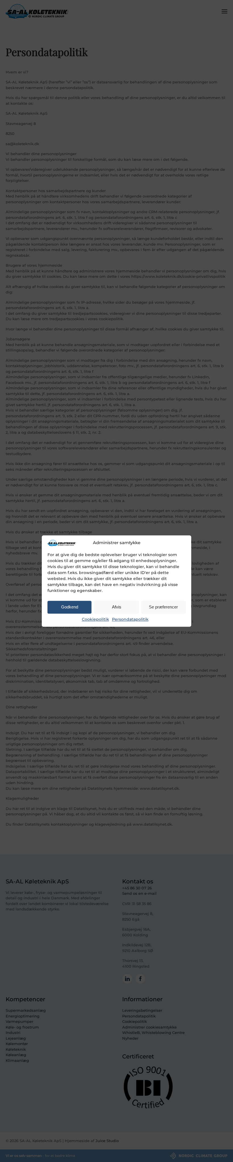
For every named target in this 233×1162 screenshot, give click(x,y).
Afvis (116, 607)
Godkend (69, 607)
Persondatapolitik (130, 619)
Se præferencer (163, 607)
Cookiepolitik (95, 619)
